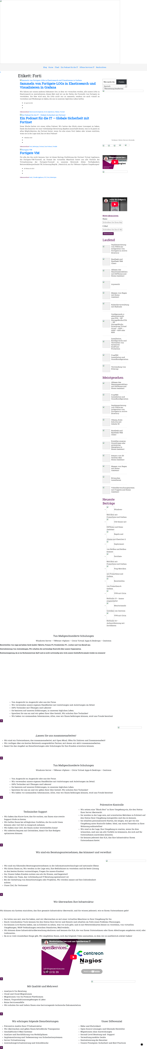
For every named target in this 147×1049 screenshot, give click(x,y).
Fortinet (41, 146)
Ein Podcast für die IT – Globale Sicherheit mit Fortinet (54, 120)
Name (105, 219)
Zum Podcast (48, 146)
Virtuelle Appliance (38, 177)
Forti (30, 146)
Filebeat (57, 112)
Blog (45, 67)
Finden (121, 82)
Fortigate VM (29, 153)
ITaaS (57, 67)
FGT (45, 177)
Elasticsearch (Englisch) (36, 112)
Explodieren (51, 112)
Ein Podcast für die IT (69, 67)
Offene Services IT (87, 67)
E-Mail (105, 226)
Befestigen (36, 146)
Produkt (55, 146)
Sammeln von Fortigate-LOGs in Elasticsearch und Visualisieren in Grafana (58, 85)
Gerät (30, 177)
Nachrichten (101, 67)
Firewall (62, 112)
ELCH (45, 112)
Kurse (50, 67)
